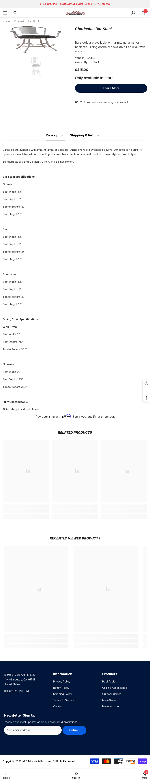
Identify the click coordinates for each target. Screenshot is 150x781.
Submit (74, 730)
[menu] (5, 13)
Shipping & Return (84, 135)
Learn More (111, 88)
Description (55, 135)
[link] (26, 511)
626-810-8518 (22, 691)
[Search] (15, 13)
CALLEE (91, 57)
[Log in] (134, 13)
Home (6, 21)
